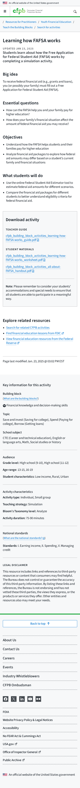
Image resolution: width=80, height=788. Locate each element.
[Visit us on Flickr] (38, 698)
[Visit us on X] (14, 698)
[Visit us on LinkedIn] (22, 698)
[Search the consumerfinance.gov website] (75, 11)
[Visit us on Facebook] (5, 698)
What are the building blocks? (21, 398)
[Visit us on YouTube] (30, 698)
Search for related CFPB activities (27, 327)
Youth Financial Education (56, 21)
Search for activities (48, 27)
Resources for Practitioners (21, 21)
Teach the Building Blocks (18, 27)
